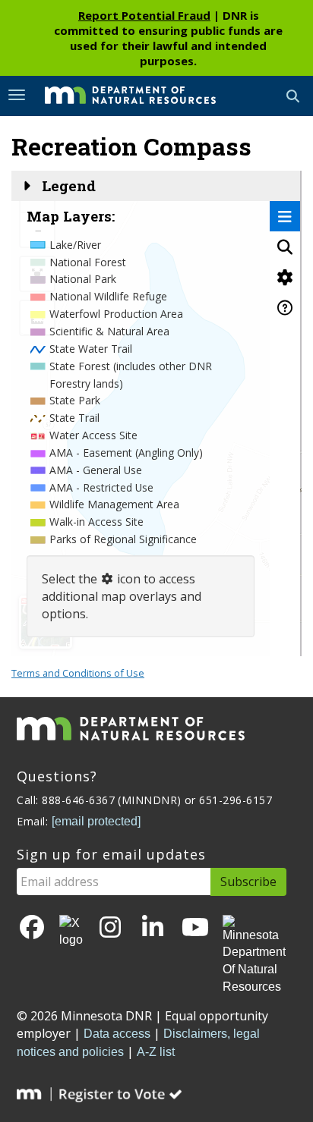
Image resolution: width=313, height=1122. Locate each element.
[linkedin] (153, 928)
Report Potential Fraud (144, 15)
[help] (285, 307)
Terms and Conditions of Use (77, 673)
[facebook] (32, 928)
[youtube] (195, 928)
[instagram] (110, 928)
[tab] (285, 216)
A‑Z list (156, 1051)
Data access (117, 1033)
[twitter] (71, 932)
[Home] (118, 95)
